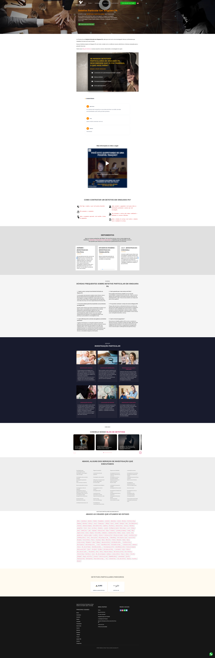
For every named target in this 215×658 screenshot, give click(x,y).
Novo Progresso (80, 544)
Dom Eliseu (94, 528)
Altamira (90, 523)
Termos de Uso (101, 624)
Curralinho (95, 535)
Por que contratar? (101, 614)
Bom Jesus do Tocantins (82, 551)
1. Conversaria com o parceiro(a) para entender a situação (107, 72)
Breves (112, 523)
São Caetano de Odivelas (108, 549)
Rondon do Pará (101, 530)
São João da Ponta (121, 558)
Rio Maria (100, 549)
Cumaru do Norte (115, 553)
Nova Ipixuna (91, 551)
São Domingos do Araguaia (91, 544)
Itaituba (116, 523)
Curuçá (123, 532)
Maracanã (119, 539)
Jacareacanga (121, 556)
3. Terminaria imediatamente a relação (102, 81)
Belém (78, 520)
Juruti (128, 528)
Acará (78, 530)
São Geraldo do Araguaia (116, 544)
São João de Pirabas (86, 546)
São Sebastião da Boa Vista (117, 542)
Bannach (79, 561)
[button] (138, 258)
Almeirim (101, 535)
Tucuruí (95, 523)
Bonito (101, 551)
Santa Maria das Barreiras (97, 546)
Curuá (93, 553)
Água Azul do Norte (106, 542)
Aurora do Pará (131, 537)
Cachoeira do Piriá (108, 535)
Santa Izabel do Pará (97, 525)
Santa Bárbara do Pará (120, 546)
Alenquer (133, 528)
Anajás (123, 539)
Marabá (94, 520)
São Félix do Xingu (131, 520)
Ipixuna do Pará (119, 525)
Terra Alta (132, 553)
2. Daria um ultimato (98, 77)
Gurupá (125, 535)
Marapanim (88, 542)
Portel (85, 528)
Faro (107, 558)
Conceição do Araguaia (121, 530)
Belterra (128, 549)
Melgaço (98, 542)
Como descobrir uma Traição (128, 3)
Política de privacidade (102, 626)
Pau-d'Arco (134, 558)
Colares (127, 553)
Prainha (113, 539)
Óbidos (107, 530)
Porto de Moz (98, 532)
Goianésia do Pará (112, 532)
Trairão (88, 549)
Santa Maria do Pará (105, 544)
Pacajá (128, 530)
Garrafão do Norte (127, 542)
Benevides (132, 525)
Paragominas (101, 523)
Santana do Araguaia (87, 525)
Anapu (93, 542)
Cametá (118, 520)
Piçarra (122, 553)
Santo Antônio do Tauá (122, 537)
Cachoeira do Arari (127, 544)
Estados (90, 3)
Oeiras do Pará (94, 537)
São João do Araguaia (100, 553)
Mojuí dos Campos (108, 551)
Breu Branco (111, 525)
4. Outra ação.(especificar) (100, 85)
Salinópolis (104, 532)
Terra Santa (93, 549)
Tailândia (107, 523)
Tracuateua (97, 539)
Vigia (89, 530)
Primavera (95, 556)
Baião (133, 530)
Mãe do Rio (108, 539)
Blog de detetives (114, 3)
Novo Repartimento (133, 523)
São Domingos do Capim (103, 537)
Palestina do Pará (80, 558)
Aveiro (97, 551)
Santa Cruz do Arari (103, 556)
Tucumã (128, 532)
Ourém (123, 549)
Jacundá (106, 528)
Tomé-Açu (126, 525)
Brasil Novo (87, 553)
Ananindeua (83, 520)
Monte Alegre (123, 528)
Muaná (118, 532)
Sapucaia (129, 558)
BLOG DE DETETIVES (115, 432)
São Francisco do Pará (118, 551)
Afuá (132, 532)
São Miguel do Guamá (113, 528)
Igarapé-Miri (79, 528)
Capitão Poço (84, 530)
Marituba (124, 520)
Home (99, 610)
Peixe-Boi (128, 556)
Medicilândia (113, 537)
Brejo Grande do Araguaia (99, 558)
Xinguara (91, 532)
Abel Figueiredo (89, 558)
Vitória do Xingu (80, 553)
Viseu (89, 528)
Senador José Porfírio (87, 556)
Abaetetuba (113, 520)
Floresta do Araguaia (130, 546)
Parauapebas (100, 520)
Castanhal (107, 520)
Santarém (90, 520)
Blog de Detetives (87, 49)
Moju (126, 523)
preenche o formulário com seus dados (100, 240)
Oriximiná (79, 525)
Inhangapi (79, 556)
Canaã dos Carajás (88, 535)
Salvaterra (134, 544)
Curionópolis (117, 549)
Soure (98, 544)
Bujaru (128, 539)
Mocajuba (79, 539)
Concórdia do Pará (132, 535)
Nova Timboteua (128, 551)
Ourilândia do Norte (81, 537)
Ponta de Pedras (86, 539)
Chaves (78, 546)
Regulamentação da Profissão (104, 616)
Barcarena (85, 523)
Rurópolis (112, 530)
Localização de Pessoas (103, 618)
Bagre (103, 539)
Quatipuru (108, 553)
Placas (92, 539)
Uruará (86, 532)
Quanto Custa (106, 3)
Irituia (88, 537)
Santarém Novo (112, 558)
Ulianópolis (100, 528)
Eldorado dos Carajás (118, 535)
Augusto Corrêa (80, 532)
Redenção (122, 523)
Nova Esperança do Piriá (109, 546)
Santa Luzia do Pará (81, 549)
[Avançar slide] (140, 452)
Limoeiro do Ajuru (81, 542)
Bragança (79, 523)
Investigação (97, 3)
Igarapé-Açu (79, 535)
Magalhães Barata (113, 556)
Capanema (105, 525)
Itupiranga (94, 530)
